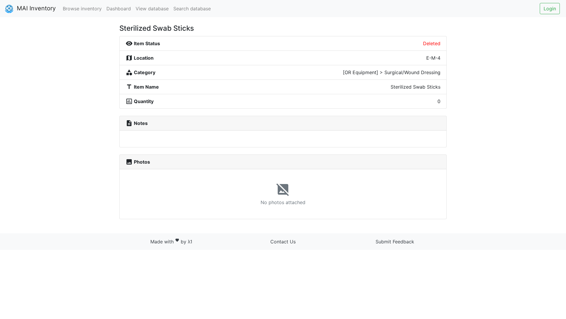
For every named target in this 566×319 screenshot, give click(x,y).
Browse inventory (82, 9)
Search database (192, 9)
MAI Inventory (35, 8)
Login (550, 9)
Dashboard (118, 9)
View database (152, 9)
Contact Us (283, 242)
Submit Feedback (395, 242)
